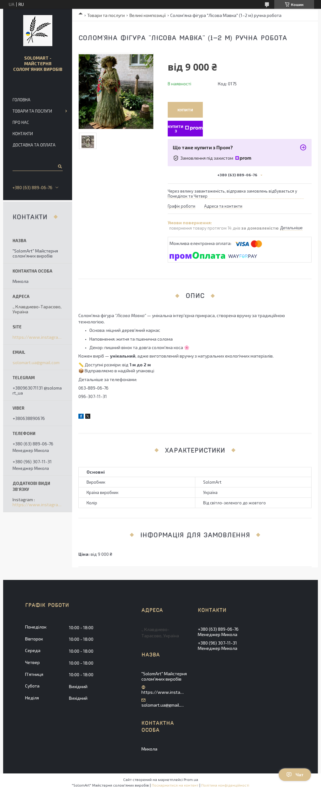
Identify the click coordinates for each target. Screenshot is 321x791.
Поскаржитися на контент (175, 785)
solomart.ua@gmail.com (36, 362)
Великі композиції (147, 15)
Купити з (175, 128)
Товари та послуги (106, 15)
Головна (21, 99)
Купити (185, 110)
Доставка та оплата (34, 144)
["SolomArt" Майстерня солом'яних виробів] (37, 30)
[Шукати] (59, 166)
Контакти (23, 133)
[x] (87, 417)
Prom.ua (191, 779)
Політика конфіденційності (225, 785)
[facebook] (81, 417)
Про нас (21, 122)
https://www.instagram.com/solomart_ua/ (38, 337)
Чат (299, 774)
